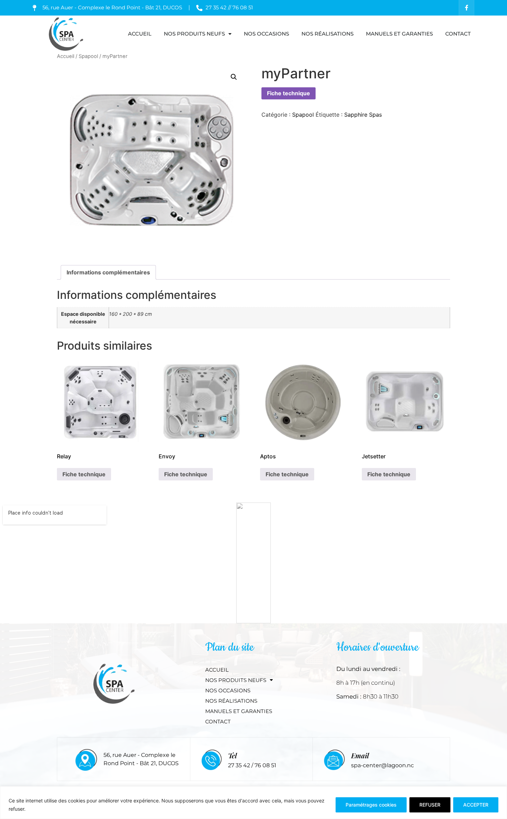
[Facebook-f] (466, 8)
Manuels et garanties (399, 33)
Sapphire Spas (363, 114)
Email (360, 755)
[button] (234, 77)
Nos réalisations (327, 33)
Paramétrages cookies (371, 805)
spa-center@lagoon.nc (382, 765)
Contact (458, 33)
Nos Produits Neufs (194, 33)
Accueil (139, 33)
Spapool (88, 56)
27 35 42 (239, 765)
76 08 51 (265, 765)
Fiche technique (288, 93)
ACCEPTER (475, 805)
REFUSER (429, 805)
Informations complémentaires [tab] (108, 272)
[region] (253, 802)
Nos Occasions (266, 33)
